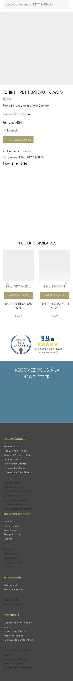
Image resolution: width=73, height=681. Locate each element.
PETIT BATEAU (42, 4)
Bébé (22, 157)
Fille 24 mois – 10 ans (16, 450)
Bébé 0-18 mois (12, 446)
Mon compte (11, 584)
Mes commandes (13, 589)
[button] (20, 478)
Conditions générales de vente (18, 625)
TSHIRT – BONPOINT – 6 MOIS (54, 306)
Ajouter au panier (20, 139)
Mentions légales (13, 635)
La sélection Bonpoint (16, 468)
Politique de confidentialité (19, 639)
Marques (24, 4)
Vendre (8, 521)
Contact (8, 538)
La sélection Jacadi (15, 463)
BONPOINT (58, 286)
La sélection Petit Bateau (18, 472)
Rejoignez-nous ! (13, 534)
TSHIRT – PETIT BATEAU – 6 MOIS (18, 306)
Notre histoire (11, 525)
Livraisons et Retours (15, 631)
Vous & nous (11, 530)
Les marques (11, 459)
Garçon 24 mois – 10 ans (18, 455)
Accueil (10, 4)
